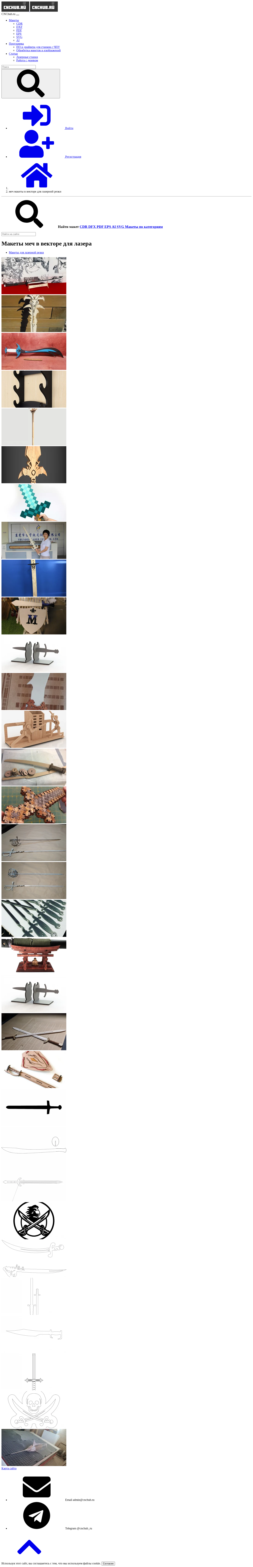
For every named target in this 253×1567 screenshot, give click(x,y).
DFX (92, 227)
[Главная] (36, 188)
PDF (100, 227)
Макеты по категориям (144, 227)
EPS (108, 227)
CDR (84, 227)
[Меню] (17, 15)
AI (114, 227)
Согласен (108, 1563)
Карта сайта (8, 1468)
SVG (121, 227)
